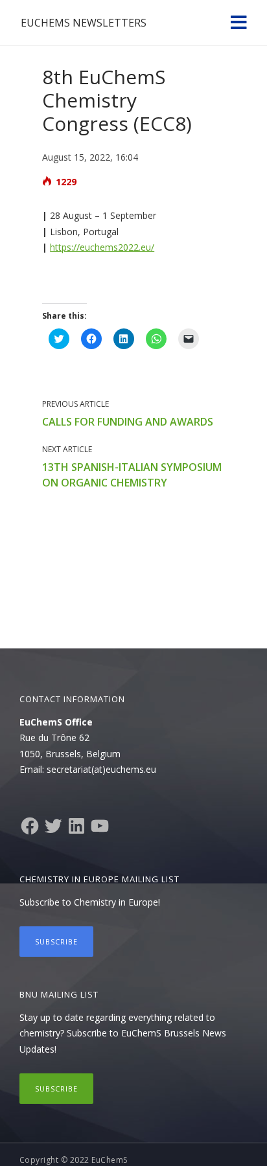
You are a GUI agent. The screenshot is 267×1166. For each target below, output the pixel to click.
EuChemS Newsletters (83, 23)
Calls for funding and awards (127, 422)
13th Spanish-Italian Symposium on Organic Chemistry (132, 475)
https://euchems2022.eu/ (102, 247)
